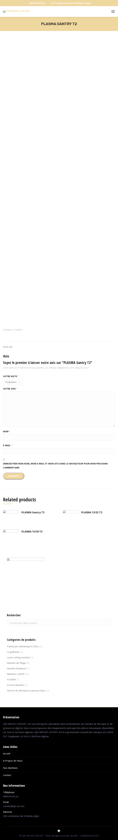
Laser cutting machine (18, 657)
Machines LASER (15, 673)
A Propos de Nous (12, 760)
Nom (6, 431)
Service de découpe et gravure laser (26, 690)
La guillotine (13, 651)
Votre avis (10, 388)
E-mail (8, 445)
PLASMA (17, 329)
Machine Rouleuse (16, 668)
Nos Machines (10, 767)
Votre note (11, 376)
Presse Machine (15, 684)
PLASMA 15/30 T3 (32, 531)
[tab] (59, 345)
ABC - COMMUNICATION (86, 835)
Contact (7, 775)
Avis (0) (7, 347)
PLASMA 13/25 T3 (91, 512)
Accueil (6, 753)
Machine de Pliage (16, 662)
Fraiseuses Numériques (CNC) (23, 646)
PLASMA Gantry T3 (33, 512)
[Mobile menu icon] (113, 11)
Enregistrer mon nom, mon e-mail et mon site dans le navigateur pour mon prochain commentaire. (55, 465)
